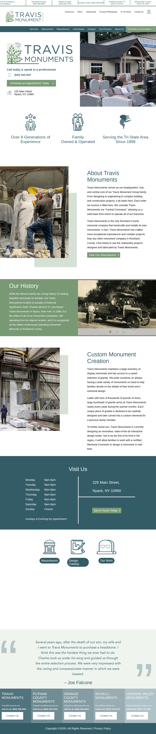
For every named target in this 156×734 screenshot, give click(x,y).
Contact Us (138, 12)
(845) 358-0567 (22, 74)
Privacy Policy (102, 728)
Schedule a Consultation (139, 29)
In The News (126, 12)
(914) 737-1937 (144, 709)
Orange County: (91, 3)
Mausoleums (63, 29)
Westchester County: (143, 3)
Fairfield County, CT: (117, 3)
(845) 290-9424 (82, 709)
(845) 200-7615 (51, 709)
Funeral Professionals (108, 12)
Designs (92, 29)
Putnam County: (64, 3)
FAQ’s (79, 12)
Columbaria (78, 29)
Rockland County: (39, 3)
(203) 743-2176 (113, 709)
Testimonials (91, 12)
